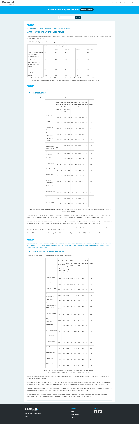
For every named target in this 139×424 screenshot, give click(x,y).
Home (100, 3)
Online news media (58, 245)
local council (66, 28)
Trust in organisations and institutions (45, 251)
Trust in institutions (36, 92)
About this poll (109, 3)
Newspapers (64, 89)
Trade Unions (31, 247)
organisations (68, 245)
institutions (34, 245)
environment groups (91, 243)
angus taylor (30, 28)
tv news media (89, 89)
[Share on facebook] (95, 413)
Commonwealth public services (76, 243)
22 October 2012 (32, 243)
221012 (40, 243)
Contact (73, 417)
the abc (79, 89)
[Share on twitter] (100, 413)
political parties (77, 245)
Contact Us (119, 3)
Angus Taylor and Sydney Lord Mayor (45, 31)
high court (49, 89)
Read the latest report (130, 3)
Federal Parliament (102, 243)
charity (44, 89)
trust (83, 89)
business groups (47, 243)
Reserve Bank (72, 89)
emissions (54, 28)
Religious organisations (89, 245)
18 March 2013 (31, 89)
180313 (39, 89)
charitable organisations (60, 243)
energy (60, 28)
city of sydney (39, 28)
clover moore (47, 28)
